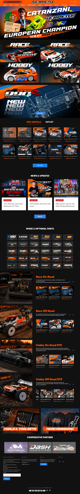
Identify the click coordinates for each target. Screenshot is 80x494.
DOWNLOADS (48, 5)
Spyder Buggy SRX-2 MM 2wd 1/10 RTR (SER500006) (54, 399)
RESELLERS (64, 5)
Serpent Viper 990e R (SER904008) (54, 297)
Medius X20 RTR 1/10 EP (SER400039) (54, 365)
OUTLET (56, 5)
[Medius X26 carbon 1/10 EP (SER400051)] (55, 132)
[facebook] (60, 462)
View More (43, 464)
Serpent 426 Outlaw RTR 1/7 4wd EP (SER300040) (41, 365)
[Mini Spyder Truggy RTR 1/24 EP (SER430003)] (70, 150)
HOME (5, 5)
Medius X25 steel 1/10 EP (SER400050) (41, 297)
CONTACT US (73, 5)
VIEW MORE (40, 165)
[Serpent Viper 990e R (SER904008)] (9, 150)
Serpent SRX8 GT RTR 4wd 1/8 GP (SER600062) (67, 365)
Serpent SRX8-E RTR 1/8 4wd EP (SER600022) (41, 399)
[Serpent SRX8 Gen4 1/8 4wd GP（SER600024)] (70, 132)
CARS (10, 5)
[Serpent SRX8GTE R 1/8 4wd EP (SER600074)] (40, 150)
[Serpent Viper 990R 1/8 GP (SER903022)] (55, 150)
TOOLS (23, 5)
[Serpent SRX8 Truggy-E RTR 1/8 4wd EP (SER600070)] (24, 150)
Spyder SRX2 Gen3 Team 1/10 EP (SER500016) (41, 330)
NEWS (40, 5)
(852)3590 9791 (25, 462)
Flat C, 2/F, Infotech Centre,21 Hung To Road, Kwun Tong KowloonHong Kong (29, 460)
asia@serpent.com (25, 464)
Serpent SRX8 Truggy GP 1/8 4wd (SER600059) (67, 330)
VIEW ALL (40, 216)
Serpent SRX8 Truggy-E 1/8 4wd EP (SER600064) (54, 330)
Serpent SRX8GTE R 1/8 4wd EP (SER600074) (67, 297)
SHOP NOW (40, 113)
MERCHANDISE (31, 5)
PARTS (16, 5)
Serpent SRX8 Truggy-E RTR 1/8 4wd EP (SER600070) (67, 399)
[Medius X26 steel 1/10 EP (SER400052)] (40, 132)
